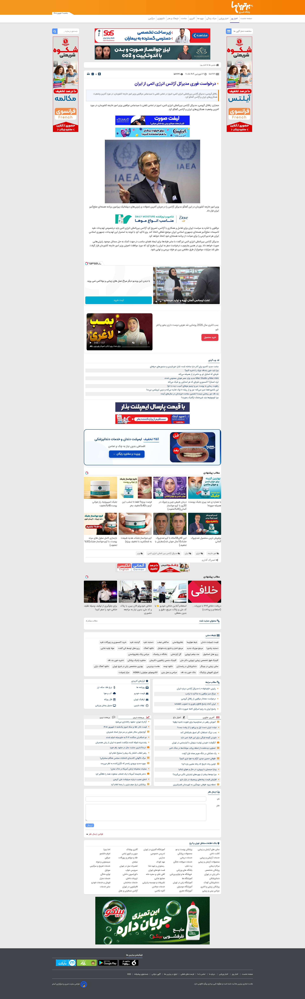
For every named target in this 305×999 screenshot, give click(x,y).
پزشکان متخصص (212, 870)
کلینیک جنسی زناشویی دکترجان (162, 660)
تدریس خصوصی (158, 853)
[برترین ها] (241, 7)
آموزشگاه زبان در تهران (182, 882)
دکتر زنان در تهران (212, 874)
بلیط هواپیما (192, 642)
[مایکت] (66, 963)
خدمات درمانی (186, 858)
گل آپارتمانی (176, 654)
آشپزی (192, 18)
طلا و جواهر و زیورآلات (128, 858)
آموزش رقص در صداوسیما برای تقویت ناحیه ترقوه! (194, 722)
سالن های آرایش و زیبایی (209, 849)
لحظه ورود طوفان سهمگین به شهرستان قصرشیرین (194, 784)
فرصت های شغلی (187, 974)
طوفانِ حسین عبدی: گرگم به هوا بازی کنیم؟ (198, 758)
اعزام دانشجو (105, 853)
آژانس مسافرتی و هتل (128, 891)
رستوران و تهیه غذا (156, 866)
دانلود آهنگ (149, 648)
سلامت (184, 18)
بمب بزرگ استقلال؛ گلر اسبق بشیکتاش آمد (198, 732)
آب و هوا (108, 693)
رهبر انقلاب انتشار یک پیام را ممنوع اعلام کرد (128, 753)
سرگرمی (151, 18)
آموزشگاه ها (187, 878)
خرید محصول (210, 337)
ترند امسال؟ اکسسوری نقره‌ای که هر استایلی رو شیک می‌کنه (193, 382)
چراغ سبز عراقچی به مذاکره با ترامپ (200, 693)
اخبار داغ (177, 717)
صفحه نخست (246, 18)
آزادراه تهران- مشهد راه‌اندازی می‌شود (131, 722)
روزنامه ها (140, 687)
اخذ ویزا (107, 849)
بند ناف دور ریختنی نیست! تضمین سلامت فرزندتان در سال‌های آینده (190, 393)
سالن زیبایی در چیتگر (209, 666)
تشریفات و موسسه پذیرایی (153, 882)
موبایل (107, 870)
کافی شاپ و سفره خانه (155, 874)
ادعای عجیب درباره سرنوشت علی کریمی (130, 779)
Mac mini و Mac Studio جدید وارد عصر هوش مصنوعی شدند (191, 378)
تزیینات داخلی (132, 878)
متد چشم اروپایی (192, 654)
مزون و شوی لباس (130, 853)
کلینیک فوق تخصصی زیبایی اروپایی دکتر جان (199, 660)
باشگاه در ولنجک (160, 654)
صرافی (107, 858)
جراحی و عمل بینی (169, 672)
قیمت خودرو (139, 693)
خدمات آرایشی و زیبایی (210, 858)
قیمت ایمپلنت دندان (209, 642)
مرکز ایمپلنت (124, 672)
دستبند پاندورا (212, 648)
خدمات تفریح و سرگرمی (100, 866)
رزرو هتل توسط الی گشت (129, 648)
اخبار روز (234, 18)
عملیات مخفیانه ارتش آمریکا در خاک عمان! (129, 769)
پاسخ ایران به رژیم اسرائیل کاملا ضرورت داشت (196, 709)
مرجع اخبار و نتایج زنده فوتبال (170, 648)
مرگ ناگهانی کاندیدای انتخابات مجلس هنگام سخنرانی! (123, 758)
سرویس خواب (131, 870)
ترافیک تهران (139, 699)
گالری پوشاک (132, 849)
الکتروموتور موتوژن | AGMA (145, 672)
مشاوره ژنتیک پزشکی (137, 660)
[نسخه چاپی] (88, 74)
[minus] (93, 74)
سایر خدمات (105, 887)
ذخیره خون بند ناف (116, 660)
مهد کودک (160, 862)
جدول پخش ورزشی (103, 705)
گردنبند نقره (135, 642)
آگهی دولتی (156, 974)
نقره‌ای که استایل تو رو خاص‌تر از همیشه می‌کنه (199, 374)
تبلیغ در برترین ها (170, 974)
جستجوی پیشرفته (141, 974)
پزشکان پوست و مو (184, 849)
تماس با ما (201, 974)
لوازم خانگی (105, 874)
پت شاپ (188, 866)
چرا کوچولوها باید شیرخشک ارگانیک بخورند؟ (200, 397)
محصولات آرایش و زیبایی (209, 862)
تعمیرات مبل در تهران (128, 866)
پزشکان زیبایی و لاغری (210, 887)
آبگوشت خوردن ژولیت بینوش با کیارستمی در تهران (194, 742)
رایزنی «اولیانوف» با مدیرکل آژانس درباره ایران (196, 688)
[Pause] (156, 301)
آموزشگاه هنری (185, 891)
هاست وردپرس (153, 666)
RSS (129, 974)
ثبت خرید (119, 300)
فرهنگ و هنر (173, 18)
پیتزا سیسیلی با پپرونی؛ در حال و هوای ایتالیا (198, 769)
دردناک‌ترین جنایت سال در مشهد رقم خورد (128, 747)
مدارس (162, 858)
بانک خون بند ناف (188, 672)
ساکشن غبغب (163, 642)
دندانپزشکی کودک (212, 882)
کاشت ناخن (215, 853)
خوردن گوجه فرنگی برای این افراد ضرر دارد (199, 737)
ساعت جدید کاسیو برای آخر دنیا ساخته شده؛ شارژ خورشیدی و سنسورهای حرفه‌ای (184, 366)
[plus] (99, 74)
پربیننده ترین (138, 717)
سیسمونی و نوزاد (103, 862)
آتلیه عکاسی (160, 891)
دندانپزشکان (214, 878)
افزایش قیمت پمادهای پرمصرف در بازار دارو (198, 779)
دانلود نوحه (168, 666)
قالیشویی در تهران (130, 887)
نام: (218, 799)
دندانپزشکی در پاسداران (186, 666)
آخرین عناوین (208, 717)
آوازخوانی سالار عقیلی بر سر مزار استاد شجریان (126, 732)
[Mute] (161, 301)
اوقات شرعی (139, 705)
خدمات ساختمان (131, 882)
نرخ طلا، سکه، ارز (104, 687)
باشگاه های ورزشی (184, 870)
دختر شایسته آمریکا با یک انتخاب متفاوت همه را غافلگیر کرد (121, 774)
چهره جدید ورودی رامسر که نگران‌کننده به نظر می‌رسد (123, 763)
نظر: (218, 805)
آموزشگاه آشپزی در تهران (154, 849)
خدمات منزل (105, 878)
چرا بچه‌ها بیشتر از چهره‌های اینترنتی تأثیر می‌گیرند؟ (195, 774)
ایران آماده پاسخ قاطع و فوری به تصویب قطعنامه (195, 704)
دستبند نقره (148, 642)
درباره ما (212, 974)
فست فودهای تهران (156, 870)
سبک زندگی (211, 18)
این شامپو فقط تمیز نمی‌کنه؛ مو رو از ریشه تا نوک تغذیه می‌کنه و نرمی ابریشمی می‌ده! (182, 389)
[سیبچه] (129, 963)
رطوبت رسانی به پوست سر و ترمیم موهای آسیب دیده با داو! (193, 386)
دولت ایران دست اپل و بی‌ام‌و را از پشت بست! (197, 727)
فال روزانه (108, 699)
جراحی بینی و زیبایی (211, 891)
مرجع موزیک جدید (195, 648)
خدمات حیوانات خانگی (182, 862)
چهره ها (200, 18)
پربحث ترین (105, 717)
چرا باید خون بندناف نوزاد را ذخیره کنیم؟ (202, 370)
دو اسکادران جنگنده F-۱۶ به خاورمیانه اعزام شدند (126, 737)
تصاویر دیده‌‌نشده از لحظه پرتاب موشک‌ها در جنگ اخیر (192, 748)
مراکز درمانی (214, 866)
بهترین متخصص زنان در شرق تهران (128, 666)
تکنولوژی (161, 18)
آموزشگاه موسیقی (184, 887)
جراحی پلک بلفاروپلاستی (138, 654)
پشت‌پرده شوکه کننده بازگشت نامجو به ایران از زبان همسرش (121, 742)
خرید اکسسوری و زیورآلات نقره (113, 642)
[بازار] (87, 963)
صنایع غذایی (159, 878)
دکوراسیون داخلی (130, 874)
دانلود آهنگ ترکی (101, 666)
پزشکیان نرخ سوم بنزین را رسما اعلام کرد (128, 784)
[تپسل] (86, 263)
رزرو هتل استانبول (210, 654)
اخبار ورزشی (224, 18)
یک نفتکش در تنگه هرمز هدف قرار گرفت (199, 753)
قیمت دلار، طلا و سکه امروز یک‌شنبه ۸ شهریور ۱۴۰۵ (125, 727)
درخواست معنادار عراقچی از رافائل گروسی (198, 698)
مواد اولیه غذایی (107, 648)
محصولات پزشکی (185, 853)
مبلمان (135, 862)
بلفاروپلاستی (178, 642)
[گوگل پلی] (108, 963)
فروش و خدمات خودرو (100, 882)
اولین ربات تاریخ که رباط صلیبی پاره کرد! (199, 764)
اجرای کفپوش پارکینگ (209, 672)
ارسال (89, 825)
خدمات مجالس (158, 887)
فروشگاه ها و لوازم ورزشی (181, 874)
